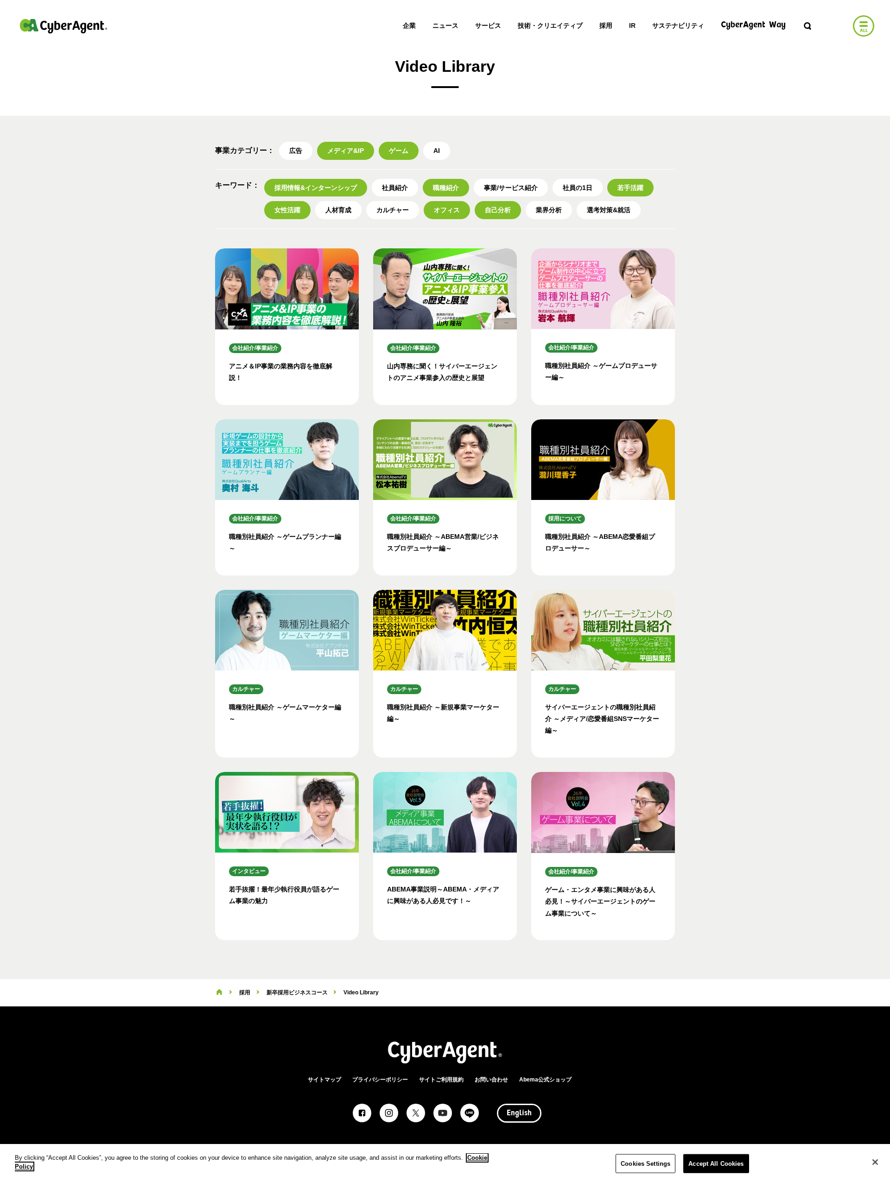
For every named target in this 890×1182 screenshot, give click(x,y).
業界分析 (549, 210)
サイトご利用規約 (441, 1079)
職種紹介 (446, 187)
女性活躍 (287, 210)
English (519, 1113)
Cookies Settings (645, 1163)
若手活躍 (630, 187)
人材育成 (338, 210)
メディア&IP (345, 150)
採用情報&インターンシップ (315, 187)
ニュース (445, 25)
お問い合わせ (491, 1079)
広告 (295, 150)
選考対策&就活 (608, 210)
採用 (605, 25)
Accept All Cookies (716, 1163)
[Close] (875, 1162)
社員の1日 (577, 187)
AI (436, 150)
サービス (488, 25)
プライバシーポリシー (380, 1079)
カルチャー (392, 210)
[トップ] (219, 992)
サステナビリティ (678, 25)
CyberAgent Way (753, 25)
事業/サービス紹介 (511, 187)
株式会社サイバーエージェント (63, 26)
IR (632, 25)
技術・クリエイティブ (550, 25)
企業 (409, 25)
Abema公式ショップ (545, 1079)
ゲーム (398, 150)
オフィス (447, 210)
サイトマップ (324, 1079)
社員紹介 (395, 187)
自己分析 (498, 210)
